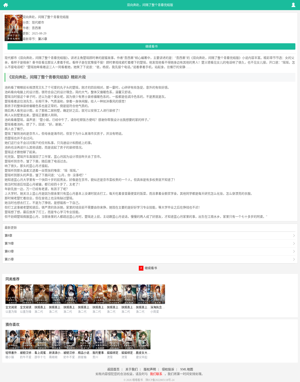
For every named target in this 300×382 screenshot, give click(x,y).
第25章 (42, 39)
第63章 (9, 251)
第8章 (8, 235)
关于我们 (131, 369)
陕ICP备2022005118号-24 (160, 380)
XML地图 (186, 369)
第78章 (9, 243)
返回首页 (113, 369)
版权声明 (150, 369)
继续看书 (151, 46)
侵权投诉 (168, 369)
